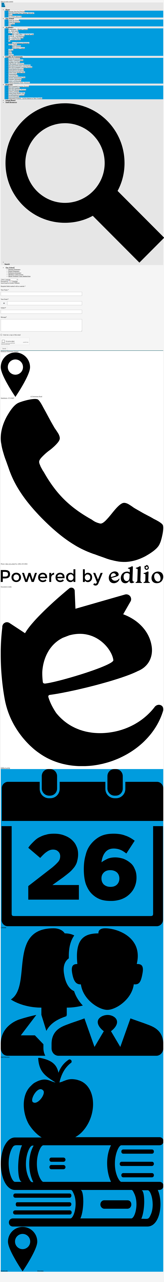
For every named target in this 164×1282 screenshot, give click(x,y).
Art (9, 41)
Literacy (10, 50)
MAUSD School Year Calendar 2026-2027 (21, 13)
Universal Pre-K (13, 76)
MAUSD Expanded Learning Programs (20, 67)
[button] (8, 10)
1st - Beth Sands (13, 31)
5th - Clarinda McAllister (15, 38)
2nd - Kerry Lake (13, 32)
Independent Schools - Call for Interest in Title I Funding (25, 98)
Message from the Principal (16, 11)
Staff (9, 25)
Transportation (12, 74)
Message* (4, 317)
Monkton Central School (15, 274)
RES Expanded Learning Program (18, 86)
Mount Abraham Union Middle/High (19, 276)
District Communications (15, 60)
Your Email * (5, 299)
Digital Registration (14, 22)
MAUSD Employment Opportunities (19, 65)
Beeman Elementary (14, 269)
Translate (15, 281)
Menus (10, 15)
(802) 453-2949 (10, 564)
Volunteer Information (15, 79)
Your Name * (5, 290)
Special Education (13, 96)
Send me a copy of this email (11, 335)
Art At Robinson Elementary (20, 43)
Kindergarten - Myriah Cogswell (18, 29)
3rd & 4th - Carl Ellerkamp (16, 36)
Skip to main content (7, 1)
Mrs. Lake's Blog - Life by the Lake (23, 34)
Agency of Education (14, 81)
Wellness (11, 55)
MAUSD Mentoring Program (17, 90)
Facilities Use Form (14, 62)
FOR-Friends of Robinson (16, 64)
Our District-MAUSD (15, 16)
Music (10, 53)
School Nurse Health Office (16, 72)
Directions (40, 1271)
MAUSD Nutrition (14, 88)
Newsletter (11, 24)
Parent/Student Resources (16, 69)
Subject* (3, 308)
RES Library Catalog (18, 48)
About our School (13, 20)
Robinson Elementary (14, 273)
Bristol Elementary (14, 271)
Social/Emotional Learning (16, 95)
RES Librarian (16, 46)
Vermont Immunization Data (16, 77)
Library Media (12, 44)
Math (9, 51)
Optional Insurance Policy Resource (19, 82)
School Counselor (13, 91)
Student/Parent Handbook (16, 70)
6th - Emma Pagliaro (14, 39)
